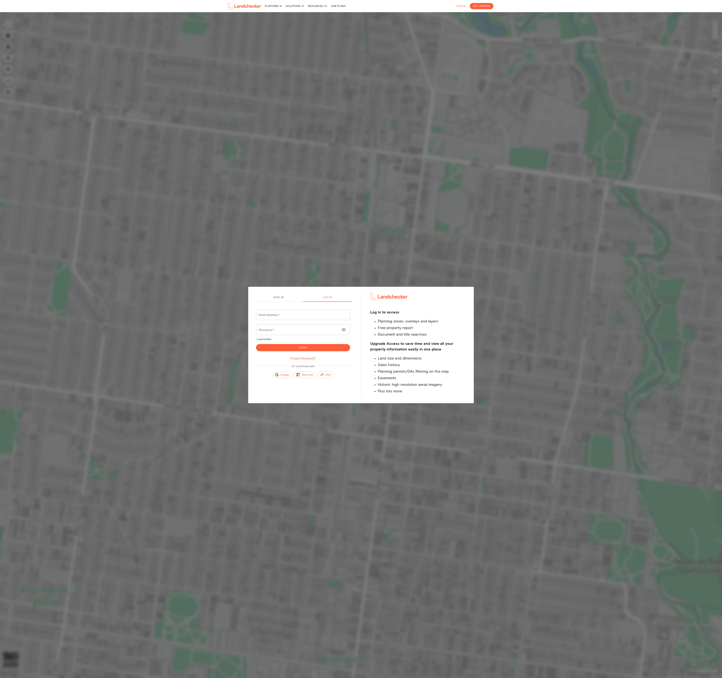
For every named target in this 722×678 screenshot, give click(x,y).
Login (303, 347)
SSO (328, 374)
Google (284, 374)
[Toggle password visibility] (343, 330)
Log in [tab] (327, 297)
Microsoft (307, 374)
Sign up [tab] (278, 297)
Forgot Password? (303, 358)
